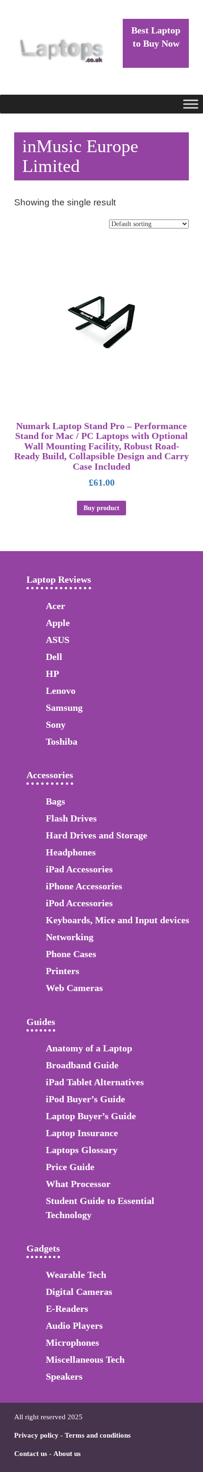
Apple (58, 623)
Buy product (101, 508)
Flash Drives (71, 818)
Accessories (49, 775)
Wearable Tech (76, 1274)
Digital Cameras (79, 1291)
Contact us (30, 1453)
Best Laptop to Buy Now (155, 37)
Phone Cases (71, 954)
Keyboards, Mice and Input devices (117, 920)
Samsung (64, 707)
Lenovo (61, 690)
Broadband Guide (82, 1065)
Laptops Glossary (82, 1150)
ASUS (57, 639)
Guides (40, 1022)
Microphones (72, 1342)
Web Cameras (74, 988)
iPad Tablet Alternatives (95, 1082)
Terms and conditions (98, 1435)
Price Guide (70, 1167)
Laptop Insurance (82, 1133)
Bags (55, 801)
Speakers (64, 1376)
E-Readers (67, 1308)
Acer (55, 606)
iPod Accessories (79, 903)
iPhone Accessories (84, 886)
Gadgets (43, 1248)
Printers (62, 971)
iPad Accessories (79, 869)
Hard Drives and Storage (96, 835)
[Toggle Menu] (190, 103)
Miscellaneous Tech (85, 1359)
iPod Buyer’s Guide (85, 1099)
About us (67, 1453)
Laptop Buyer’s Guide (91, 1116)
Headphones (71, 852)
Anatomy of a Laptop (89, 1048)
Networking (69, 937)
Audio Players (74, 1325)
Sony (56, 724)
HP (52, 673)
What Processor (78, 1184)
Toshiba (61, 741)
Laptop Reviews (58, 579)
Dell (54, 656)
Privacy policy (36, 1435)
